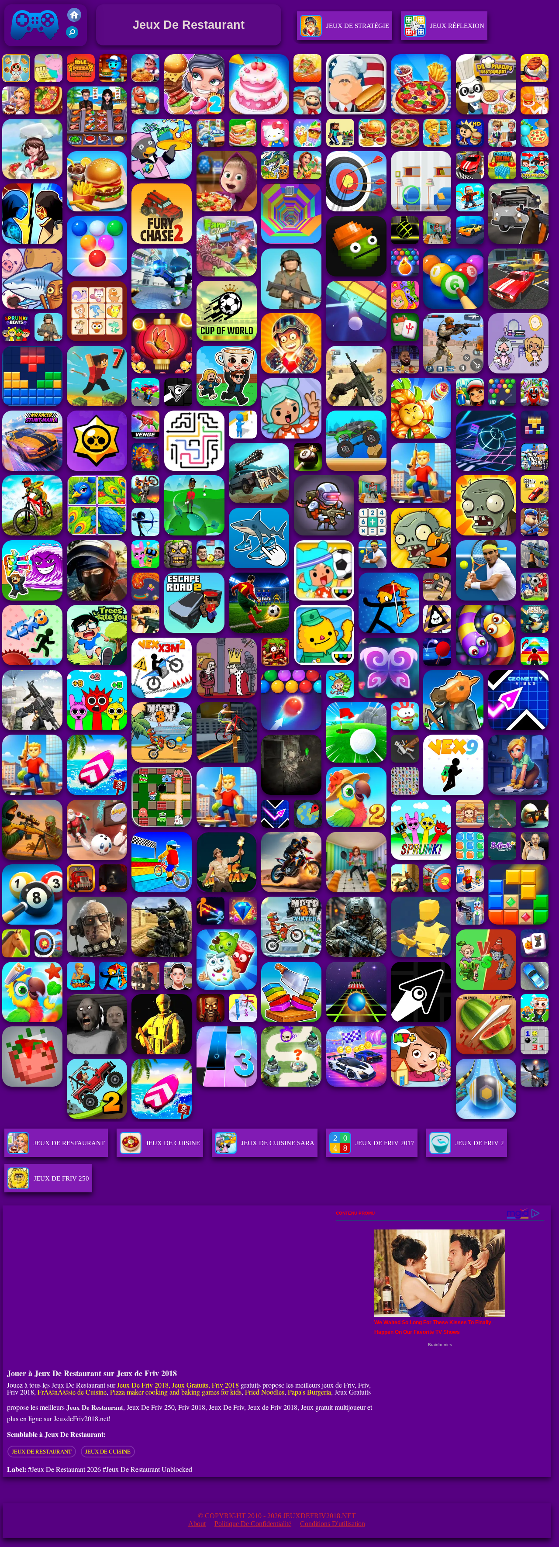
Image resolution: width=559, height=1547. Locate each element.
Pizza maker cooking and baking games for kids (176, 1391)
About (197, 1523)
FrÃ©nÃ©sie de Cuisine (72, 1391)
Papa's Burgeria (309, 1391)
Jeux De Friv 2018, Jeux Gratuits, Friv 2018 (178, 1384)
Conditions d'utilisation (332, 1523)
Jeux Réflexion (457, 25)
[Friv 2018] (74, 19)
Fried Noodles (264, 1391)
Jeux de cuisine (108, 1451)
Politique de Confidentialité (252, 1523)
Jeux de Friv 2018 (34, 48)
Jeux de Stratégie (357, 25)
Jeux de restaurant (42, 1451)
